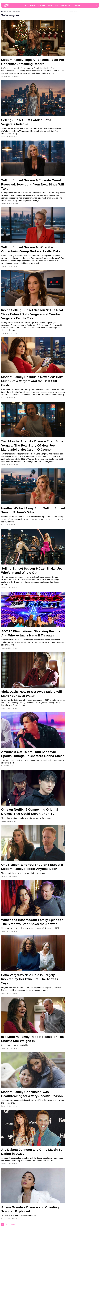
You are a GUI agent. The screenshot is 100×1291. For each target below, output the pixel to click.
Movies (50, 5)
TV (25, 5)
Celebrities (41, 5)
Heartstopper (65, 5)
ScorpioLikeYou (6, 11)
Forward (12, 1224)
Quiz (56, 5)
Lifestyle (32, 5)
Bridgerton (76, 5)
